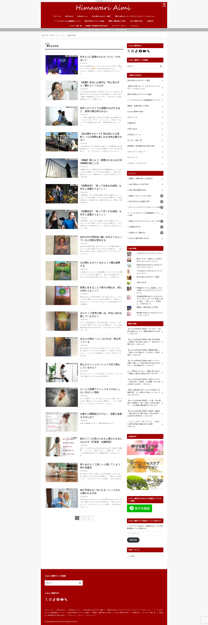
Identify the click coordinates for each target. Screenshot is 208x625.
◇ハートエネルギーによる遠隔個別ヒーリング (143, 214)
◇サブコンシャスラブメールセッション (144, 207)
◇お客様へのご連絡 (136, 232)
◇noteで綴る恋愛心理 (136, 190)
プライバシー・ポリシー (119, 26)
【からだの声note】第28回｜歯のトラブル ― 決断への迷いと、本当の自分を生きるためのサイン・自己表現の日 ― (143, 363)
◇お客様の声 (133, 227)
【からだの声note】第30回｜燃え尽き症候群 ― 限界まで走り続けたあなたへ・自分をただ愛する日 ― (143, 342)
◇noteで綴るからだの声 (137, 184)
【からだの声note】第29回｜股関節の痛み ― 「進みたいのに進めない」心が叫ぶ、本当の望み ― (143, 352)
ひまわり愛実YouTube (136, 21)
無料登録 (133, 540)
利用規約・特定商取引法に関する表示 (97, 26)
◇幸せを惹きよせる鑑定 (138, 201)
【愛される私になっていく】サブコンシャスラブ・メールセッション (135, 16)
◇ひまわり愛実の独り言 (138, 238)
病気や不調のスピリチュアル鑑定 (94, 21)
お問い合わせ (69, 16)
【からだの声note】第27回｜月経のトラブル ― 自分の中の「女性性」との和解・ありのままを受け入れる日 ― (143, 381)
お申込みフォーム (82, 16)
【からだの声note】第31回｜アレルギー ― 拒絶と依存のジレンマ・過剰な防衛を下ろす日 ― (144, 331)
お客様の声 (150, 21)
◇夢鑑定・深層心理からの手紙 (140, 178)
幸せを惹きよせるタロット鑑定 (101, 16)
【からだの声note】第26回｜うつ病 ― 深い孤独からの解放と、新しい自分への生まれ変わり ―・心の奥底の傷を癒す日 (144, 403)
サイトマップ (134, 26)
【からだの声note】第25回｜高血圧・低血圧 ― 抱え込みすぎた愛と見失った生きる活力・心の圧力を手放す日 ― (143, 413)
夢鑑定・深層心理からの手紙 (117, 21)
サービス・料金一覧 (75, 26)
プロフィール (57, 16)
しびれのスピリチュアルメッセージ (150, 253)
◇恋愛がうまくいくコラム (139, 196)
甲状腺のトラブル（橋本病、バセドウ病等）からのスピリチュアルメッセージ (150, 290)
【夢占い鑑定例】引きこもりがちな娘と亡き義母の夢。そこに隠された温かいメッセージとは (143, 392)
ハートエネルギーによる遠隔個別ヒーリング (67, 21)
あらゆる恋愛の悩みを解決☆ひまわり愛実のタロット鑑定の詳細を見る (104, 29)
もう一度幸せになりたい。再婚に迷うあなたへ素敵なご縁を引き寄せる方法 (143, 372)
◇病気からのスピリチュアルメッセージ (143, 221)
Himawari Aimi (59, 621)
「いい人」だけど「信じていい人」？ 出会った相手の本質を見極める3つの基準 (143, 424)
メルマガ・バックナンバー (137, 163)
